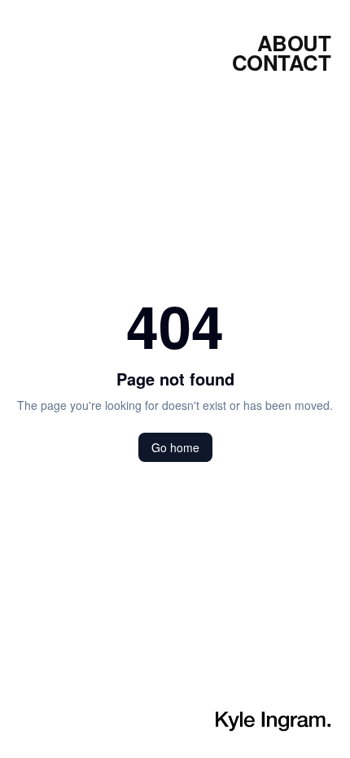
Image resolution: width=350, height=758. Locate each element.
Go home (175, 447)
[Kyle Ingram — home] (273, 721)
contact (281, 63)
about (293, 43)
